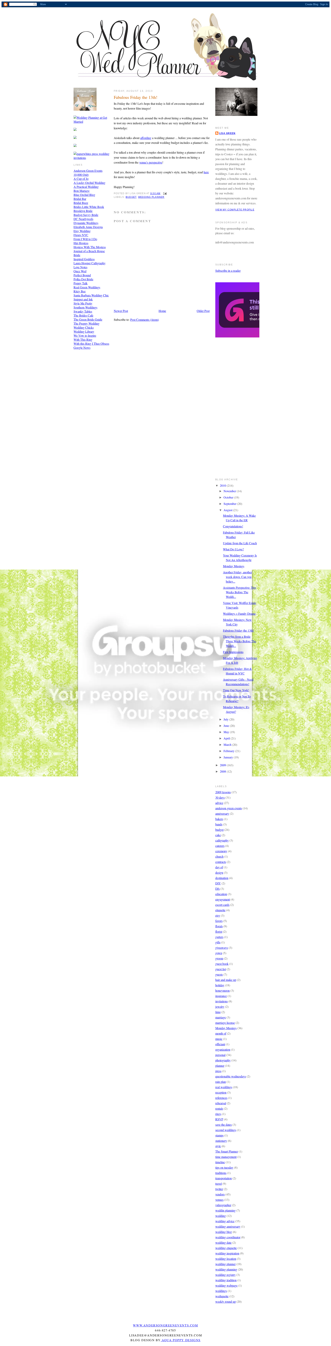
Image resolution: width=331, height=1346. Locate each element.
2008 (223, 771)
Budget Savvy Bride (86, 215)
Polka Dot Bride (83, 279)
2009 (223, 765)
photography (223, 1060)
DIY (218, 883)
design (219, 872)
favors (219, 921)
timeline (220, 1162)
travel (218, 1183)
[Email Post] (164, 193)
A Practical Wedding (86, 187)
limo (218, 1012)
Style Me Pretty (83, 303)
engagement (222, 899)
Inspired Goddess (84, 259)
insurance (221, 996)
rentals (219, 1108)
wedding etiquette (226, 1248)
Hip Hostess (81, 243)
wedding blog (223, 1232)
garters (219, 937)
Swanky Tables (83, 311)
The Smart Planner (226, 1151)
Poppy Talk (81, 283)
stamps (219, 1135)
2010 (223, 485)
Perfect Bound (82, 275)
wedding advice (224, 1221)
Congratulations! (233, 526)
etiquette (220, 910)
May (227, 732)
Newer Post (121, 311)
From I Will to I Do (85, 239)
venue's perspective (150, 162)
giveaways (221, 948)
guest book (222, 964)
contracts (220, 862)
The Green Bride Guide (88, 319)
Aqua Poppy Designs (181, 1340)
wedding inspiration (227, 1253)
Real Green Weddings (87, 287)
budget (131, 197)
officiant (220, 1044)
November (230, 491)
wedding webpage (226, 1285)
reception (220, 1092)
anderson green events (228, 808)
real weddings (223, 1087)
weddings (221, 1291)
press (218, 1071)
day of (219, 867)
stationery (221, 1141)
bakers (219, 819)
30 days (220, 797)
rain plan (220, 1082)
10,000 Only (81, 175)
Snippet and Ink (83, 299)
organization (222, 1049)
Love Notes (80, 267)
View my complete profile (234, 209)
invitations (221, 1001)
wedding (220, 1216)
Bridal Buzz (81, 203)
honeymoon (222, 990)
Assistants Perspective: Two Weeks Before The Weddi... (239, 592)
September (230, 504)
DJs (217, 889)
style (218, 1146)
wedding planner (151, 197)
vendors (220, 1194)
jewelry (219, 1007)
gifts (217, 942)
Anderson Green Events (88, 171)
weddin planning (225, 1210)
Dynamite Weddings (86, 223)
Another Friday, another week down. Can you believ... (237, 576)
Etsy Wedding (82, 231)
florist (218, 931)
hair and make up (225, 980)
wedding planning (226, 1269)
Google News (82, 348)
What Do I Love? (233, 549)
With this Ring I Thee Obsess (91, 343)
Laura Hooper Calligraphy (90, 263)
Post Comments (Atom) (144, 320)
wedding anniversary (227, 1226)
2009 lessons (223, 792)
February (229, 751)
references (221, 1098)
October (229, 497)
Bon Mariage (81, 191)
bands (218, 824)
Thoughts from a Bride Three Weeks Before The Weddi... (239, 641)
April (227, 738)
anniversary (222, 813)
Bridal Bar (80, 199)
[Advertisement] (230, 410)
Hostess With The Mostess (90, 247)
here (206, 172)
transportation (223, 1178)
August (228, 510)
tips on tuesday (224, 1167)
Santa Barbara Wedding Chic (91, 295)
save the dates (223, 1124)
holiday (219, 985)
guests (219, 974)
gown (218, 953)
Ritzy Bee (80, 291)
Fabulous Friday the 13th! (135, 97)
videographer (223, 1205)
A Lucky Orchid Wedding (89, 183)
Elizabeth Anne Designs (88, 227)
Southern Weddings (85, 307)
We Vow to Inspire (85, 335)
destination (221, 878)
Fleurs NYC (81, 235)
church (219, 856)
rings (218, 1114)
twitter (219, 1189)
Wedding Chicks (84, 327)
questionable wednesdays (230, 1076)
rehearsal (220, 1103)
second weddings (225, 1130)
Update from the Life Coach (240, 543)
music (218, 1039)
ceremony (221, 851)
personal (220, 1055)
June (227, 726)
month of (220, 1033)
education (221, 894)
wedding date (223, 1242)
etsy (217, 915)
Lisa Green (227, 133)
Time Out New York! (236, 690)
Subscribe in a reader (228, 271)
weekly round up (225, 1301)
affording (145, 138)
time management (226, 1157)
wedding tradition (226, 1280)
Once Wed (80, 271)
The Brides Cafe (83, 315)
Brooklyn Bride (83, 211)
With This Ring (83, 339)
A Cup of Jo (81, 179)
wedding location (225, 1259)
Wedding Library (84, 331)
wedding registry (225, 1275)
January (229, 757)
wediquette (222, 1296)
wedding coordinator (227, 1237)
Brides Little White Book (89, 207)
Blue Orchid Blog (84, 195)
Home (162, 311)
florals (219, 926)
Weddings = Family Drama (239, 614)
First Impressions (233, 652)
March (228, 745)
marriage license (225, 1023)
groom (219, 958)
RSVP (219, 1119)
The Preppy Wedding (86, 323)
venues (219, 1200)
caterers (219, 846)
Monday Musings (233, 566)
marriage (220, 1017)
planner (219, 1066)
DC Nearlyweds (83, 219)
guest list (220, 969)
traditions (220, 1173)
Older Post (203, 311)
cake (218, 835)
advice (219, 803)
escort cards (222, 905)
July (226, 719)
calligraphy (222, 840)
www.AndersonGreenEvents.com (165, 1325)
